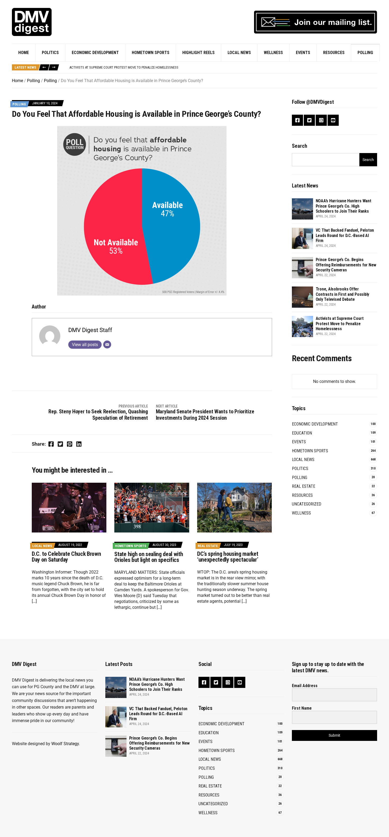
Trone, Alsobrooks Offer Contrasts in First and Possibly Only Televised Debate (342, 294)
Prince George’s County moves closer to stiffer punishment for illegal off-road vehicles (141, 69)
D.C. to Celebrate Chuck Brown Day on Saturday (66, 556)
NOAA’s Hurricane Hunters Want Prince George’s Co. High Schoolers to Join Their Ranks (343, 205)
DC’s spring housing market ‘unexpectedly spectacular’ (227, 556)
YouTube (333, 120)
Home (23, 52)
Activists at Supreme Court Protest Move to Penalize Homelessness (340, 323)
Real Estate (208, 546)
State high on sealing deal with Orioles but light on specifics (148, 557)
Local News (239, 52)
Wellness (273, 52)
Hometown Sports (150, 52)
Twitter (309, 120)
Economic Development (95, 52)
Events (303, 52)
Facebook (297, 120)
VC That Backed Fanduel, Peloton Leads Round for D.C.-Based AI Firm (345, 235)
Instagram (321, 120)
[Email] (107, 344)
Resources (334, 52)
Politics (50, 52)
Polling (365, 52)
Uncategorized (306, 504)
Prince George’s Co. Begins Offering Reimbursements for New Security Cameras (346, 264)
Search (299, 146)
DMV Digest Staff (90, 330)
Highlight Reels (198, 52)
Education (302, 433)
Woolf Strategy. (65, 743)
